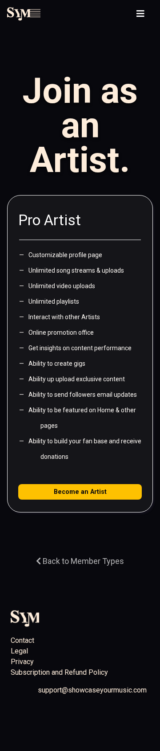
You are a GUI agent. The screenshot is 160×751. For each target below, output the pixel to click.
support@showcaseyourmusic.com (92, 690)
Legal (19, 651)
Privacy (22, 661)
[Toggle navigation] (140, 14)
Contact (22, 640)
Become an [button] (80, 492)
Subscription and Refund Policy (59, 672)
